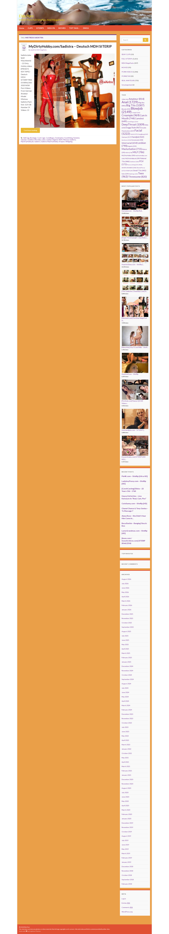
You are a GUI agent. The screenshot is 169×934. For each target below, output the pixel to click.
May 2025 (125, 644)
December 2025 (127, 614)
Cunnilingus (50, 138)
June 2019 (125, 845)
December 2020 (127, 779)
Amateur (136, 98)
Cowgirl (136, 112)
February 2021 (127, 771)
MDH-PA (51, 28)
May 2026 (125, 592)
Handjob (137, 137)
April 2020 (125, 805)
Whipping (68, 142)
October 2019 (127, 832)
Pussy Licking (133, 164)
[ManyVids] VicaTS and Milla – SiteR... (135, 347)
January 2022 (126, 749)
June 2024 (125, 692)
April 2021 (125, 762)
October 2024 (127, 675)
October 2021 (127, 753)
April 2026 (125, 597)
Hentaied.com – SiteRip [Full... (132, 211)
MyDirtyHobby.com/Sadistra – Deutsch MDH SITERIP (70, 46)
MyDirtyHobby (128, 155)
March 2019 (126, 853)
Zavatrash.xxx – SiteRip (130, 374)
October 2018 (127, 875)
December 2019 (127, 823)
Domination (59, 138)
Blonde (126, 109)
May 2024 (125, 697)
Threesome (137, 176)
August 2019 (126, 836)
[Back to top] (164, 929)
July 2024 (125, 688)
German (24, 140)
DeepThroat (133, 124)
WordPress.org (127, 912)
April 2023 (125, 740)
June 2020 (125, 797)
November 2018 (127, 871)
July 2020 (125, 792)
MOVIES (62, 28)
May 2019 (125, 849)
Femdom (76, 138)
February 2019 (127, 858)
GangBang (143, 134)
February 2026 (127, 605)
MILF (138, 152)
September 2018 (128, 880)
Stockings (133, 174)
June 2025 (125, 640)
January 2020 (126, 819)
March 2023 (126, 745)
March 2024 (126, 705)
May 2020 (125, 801)
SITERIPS (40, 28)
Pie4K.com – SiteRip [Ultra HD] (135, 476)
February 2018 (127, 884)
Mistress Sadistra (69, 140)
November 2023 (127, 718)
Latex (44, 140)
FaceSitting (68, 138)
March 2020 (126, 810)
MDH (60, 140)
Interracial (129, 143)
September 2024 (128, 679)
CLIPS (30, 28)
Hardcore (126, 140)
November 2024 (127, 671)
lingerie (55, 140)
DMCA (86, 28)
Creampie (131, 115)
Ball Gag (26, 138)
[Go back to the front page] (84, 12)
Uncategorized (127, 85)
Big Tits (135, 105)
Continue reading (30, 130)
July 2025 (125, 636)
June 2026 (125, 588)
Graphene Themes (35, 931)
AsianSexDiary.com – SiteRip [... (133, 264)
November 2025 (127, 618)
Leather (49, 140)
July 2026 (125, 583)
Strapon (62, 142)
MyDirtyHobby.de (27, 142)
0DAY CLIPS (126, 54)
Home (21, 28)
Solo (125, 174)
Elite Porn (26, 16)
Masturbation (132, 149)
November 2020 (127, 784)
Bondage (33, 138)
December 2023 (127, 714)
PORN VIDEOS (127, 72)
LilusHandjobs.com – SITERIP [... (133, 430)
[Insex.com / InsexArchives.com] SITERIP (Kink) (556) (133, 540)
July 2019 (125, 840)
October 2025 (127, 623)
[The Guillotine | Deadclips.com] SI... (134, 291)
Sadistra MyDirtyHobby (49, 142)
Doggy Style (133, 127)
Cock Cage (41, 138)
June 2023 (125, 731)
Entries (126, 903)
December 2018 (127, 866)
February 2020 (127, 814)
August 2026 (126, 579)
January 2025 (126, 662)
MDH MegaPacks (41, 50)
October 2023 (127, 723)
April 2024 (125, 701)
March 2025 (126, 653)
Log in (124, 899)
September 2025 (128, 627)
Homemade (137, 140)
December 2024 (127, 666)
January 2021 (126, 775)
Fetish (134, 134)
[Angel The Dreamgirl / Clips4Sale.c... (135, 238)
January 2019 (126, 862)
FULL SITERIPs (127, 59)
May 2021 (125, 758)
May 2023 (125, 736)
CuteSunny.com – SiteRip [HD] (134, 503)
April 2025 (125, 649)
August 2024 (126, 684)
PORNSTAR (126, 76)
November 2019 (127, 827)
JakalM (32, 50)
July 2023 (125, 727)
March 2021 (126, 766)
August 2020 (126, 788)
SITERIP (129, 170)
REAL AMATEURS (128, 80)
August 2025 (126, 631)
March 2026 (126, 601)
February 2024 (127, 710)
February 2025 (127, 657)
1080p (125, 99)
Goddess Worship (34, 140)
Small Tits (139, 170)
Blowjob (132, 110)
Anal (130, 102)
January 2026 (126, 610)
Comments (127, 907)
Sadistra (37, 142)
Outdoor (134, 161)
